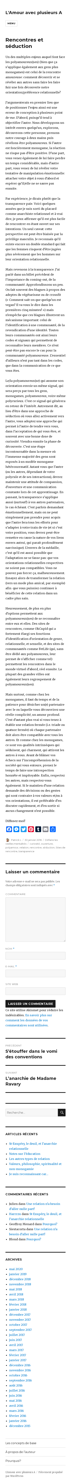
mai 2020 (16, 1269)
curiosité (35, 843)
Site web (11, 984)
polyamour (11, 847)
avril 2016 (16, 1405)
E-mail (11, 966)
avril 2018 (16, 1294)
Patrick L (16, 839)
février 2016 (17, 1416)
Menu (11, 23)
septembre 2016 (20, 1380)
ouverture (47, 843)
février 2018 (17, 1304)
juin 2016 (15, 1395)
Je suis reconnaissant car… (28, 1174)
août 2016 (16, 1385)
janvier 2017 (17, 1360)
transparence (26, 851)
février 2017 (17, 1355)
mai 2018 (15, 1289)
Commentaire (15, 894)
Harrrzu (15, 1214)
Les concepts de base (20, 1443)
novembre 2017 (20, 1319)
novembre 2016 (20, 1370)
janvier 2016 (18, 1421)
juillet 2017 (17, 1335)
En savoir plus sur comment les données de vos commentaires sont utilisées (28, 1020)
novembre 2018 (20, 1284)
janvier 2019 (18, 1274)
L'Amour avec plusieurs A (33, 12)
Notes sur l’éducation (24, 1154)
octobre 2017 (18, 1325)
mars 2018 (16, 1299)
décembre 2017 (19, 1314)
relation (24, 847)
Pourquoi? (50, 1224)
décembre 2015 (19, 1426)
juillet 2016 (17, 1390)
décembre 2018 (20, 1279)
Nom (10, 948)
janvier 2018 (18, 1309)
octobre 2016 (18, 1375)
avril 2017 (16, 1345)
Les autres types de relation (29, 1159)
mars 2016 (16, 1411)
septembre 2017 (20, 1330)
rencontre (36, 847)
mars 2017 (16, 1350)
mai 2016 (15, 1400)
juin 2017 (15, 1340)
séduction (49, 847)
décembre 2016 (20, 1365)
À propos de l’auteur (20, 1452)
